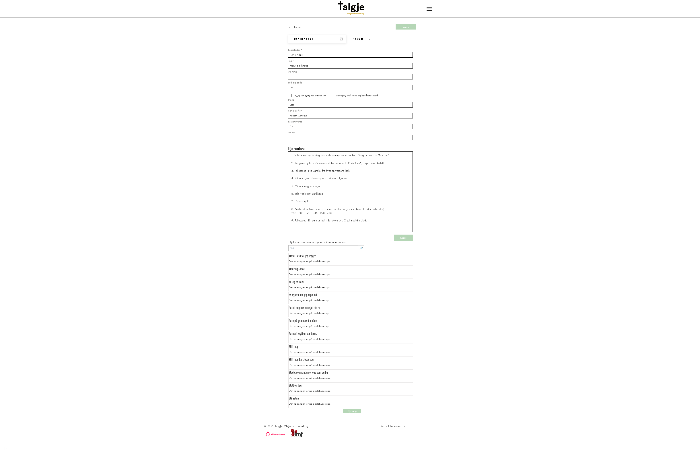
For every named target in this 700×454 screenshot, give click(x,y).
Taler (290, 60)
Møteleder (294, 49)
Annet (291, 132)
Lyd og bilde (295, 82)
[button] (429, 9)
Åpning (292, 71)
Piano (291, 99)
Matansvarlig (295, 121)
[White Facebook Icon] (5, 448)
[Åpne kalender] (341, 39)
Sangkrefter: (295, 110)
